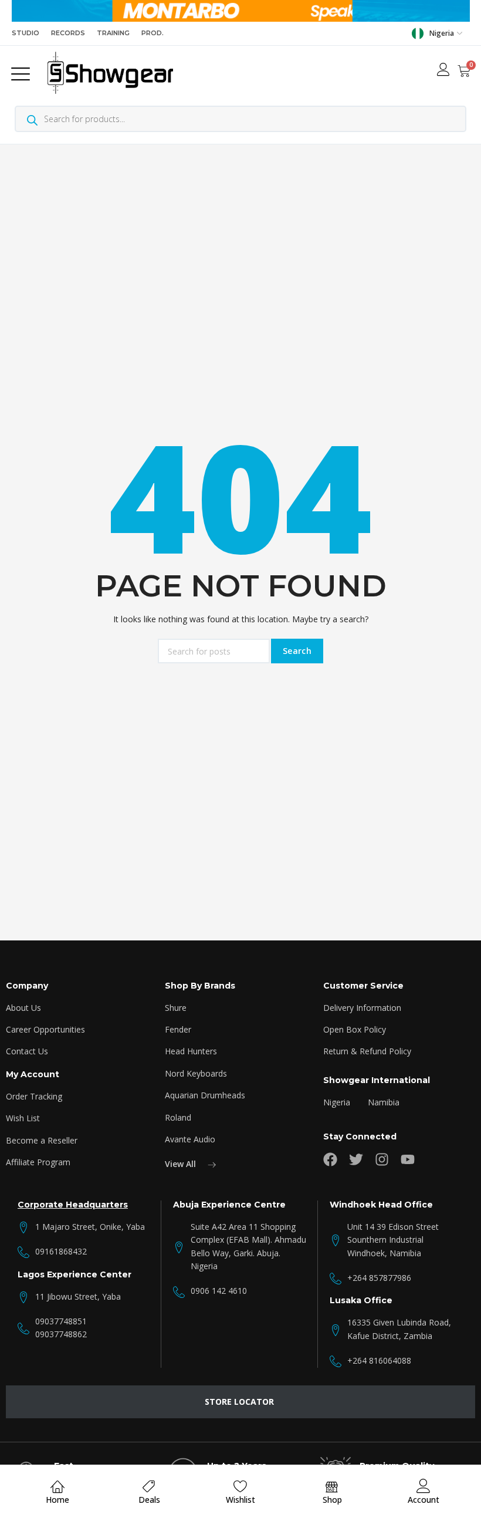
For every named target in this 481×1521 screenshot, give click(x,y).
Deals (149, 1499)
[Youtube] (408, 1159)
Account (423, 1499)
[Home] (57, 1486)
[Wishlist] (240, 1486)
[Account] (423, 1486)
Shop (332, 1499)
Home (57, 1499)
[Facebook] (330, 1159)
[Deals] (149, 1486)
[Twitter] (356, 1159)
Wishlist (240, 1499)
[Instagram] (382, 1159)
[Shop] (332, 1486)
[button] (23, 72)
